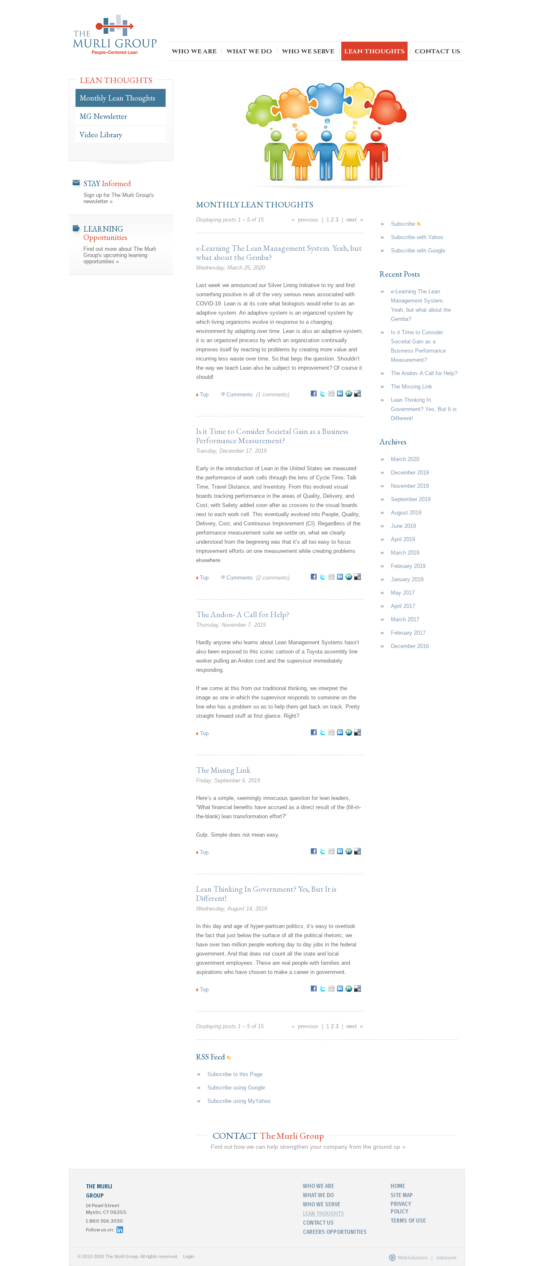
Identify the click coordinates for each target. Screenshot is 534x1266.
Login (188, 1256)
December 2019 (410, 472)
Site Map (401, 1195)
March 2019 (405, 553)
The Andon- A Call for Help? (243, 614)
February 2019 (408, 566)
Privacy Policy (400, 1207)
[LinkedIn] (341, 395)
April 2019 (403, 539)
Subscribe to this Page (234, 1074)
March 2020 (405, 459)
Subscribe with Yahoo (417, 237)
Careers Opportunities (335, 1232)
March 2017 (405, 619)
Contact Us (437, 51)
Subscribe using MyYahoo (238, 1101)
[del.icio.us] (358, 395)
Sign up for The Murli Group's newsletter (118, 191)
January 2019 (407, 579)
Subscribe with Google (418, 250)
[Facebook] (314, 395)
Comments (240, 394)
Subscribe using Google (236, 1087)
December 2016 (410, 646)
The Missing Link (223, 770)
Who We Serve (308, 51)
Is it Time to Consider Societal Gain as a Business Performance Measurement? (272, 436)
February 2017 (408, 633)
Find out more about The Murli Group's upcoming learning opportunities (119, 244)
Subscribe (404, 224)
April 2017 (403, 606)
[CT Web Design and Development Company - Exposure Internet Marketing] (406, 1259)
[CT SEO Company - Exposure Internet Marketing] (442, 1259)
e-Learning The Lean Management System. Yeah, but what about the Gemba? (279, 252)
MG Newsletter (103, 116)
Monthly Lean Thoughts (117, 98)
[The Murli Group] (114, 35)
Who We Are (194, 51)
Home (397, 1186)
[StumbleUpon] (349, 395)
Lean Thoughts (374, 51)
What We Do (249, 51)
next (351, 220)
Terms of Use (408, 1220)
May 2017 (403, 593)
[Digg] (332, 395)
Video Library (101, 134)
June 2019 (403, 526)
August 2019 (406, 512)
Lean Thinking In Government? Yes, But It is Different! (266, 893)
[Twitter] (323, 395)
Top (204, 394)
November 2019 (410, 486)
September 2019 (411, 499)
